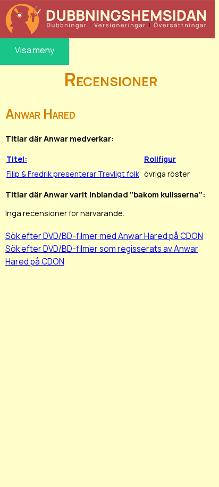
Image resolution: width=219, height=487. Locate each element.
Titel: (16, 159)
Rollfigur (160, 159)
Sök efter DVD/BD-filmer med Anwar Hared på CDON (104, 236)
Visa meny (34, 50)
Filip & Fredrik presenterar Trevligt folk (72, 174)
